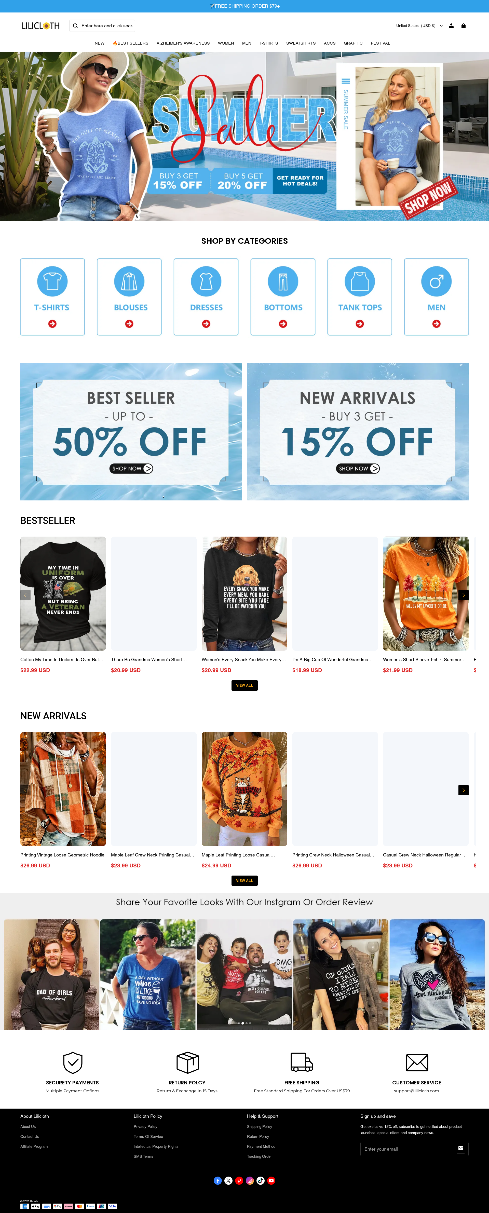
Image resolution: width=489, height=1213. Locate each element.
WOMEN (226, 43)
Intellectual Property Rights (156, 1146)
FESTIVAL (380, 43)
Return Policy (258, 1136)
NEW (99, 43)
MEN (246, 43)
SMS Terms (143, 1156)
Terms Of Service (148, 1136)
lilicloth (34, 1201)
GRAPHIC (353, 43)
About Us (28, 1126)
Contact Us (29, 1136)
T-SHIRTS (269, 43)
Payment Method (261, 1146)
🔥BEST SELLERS (130, 43)
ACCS (330, 43)
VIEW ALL (244, 685)
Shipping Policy (259, 1126)
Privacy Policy (145, 1126)
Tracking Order (259, 1156)
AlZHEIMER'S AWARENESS (183, 43)
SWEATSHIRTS (301, 43)
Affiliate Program (34, 1146)
